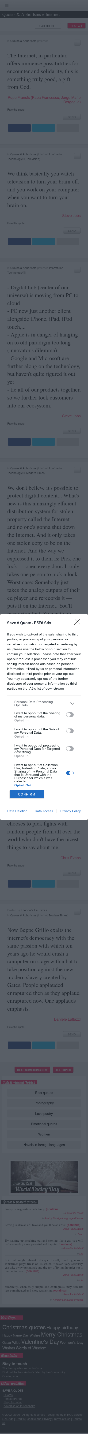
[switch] (70, 714)
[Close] (78, 623)
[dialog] (44, 717)
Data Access (44, 811)
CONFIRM (26, 794)
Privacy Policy (70, 811)
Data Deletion (17, 811)
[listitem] (44, 703)
